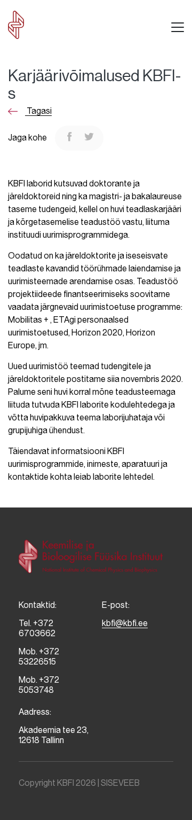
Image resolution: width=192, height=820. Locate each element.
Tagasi (38, 111)
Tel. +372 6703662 (37, 628)
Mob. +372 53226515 (39, 656)
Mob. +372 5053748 (39, 685)
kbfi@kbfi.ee (125, 623)
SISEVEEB (120, 783)
